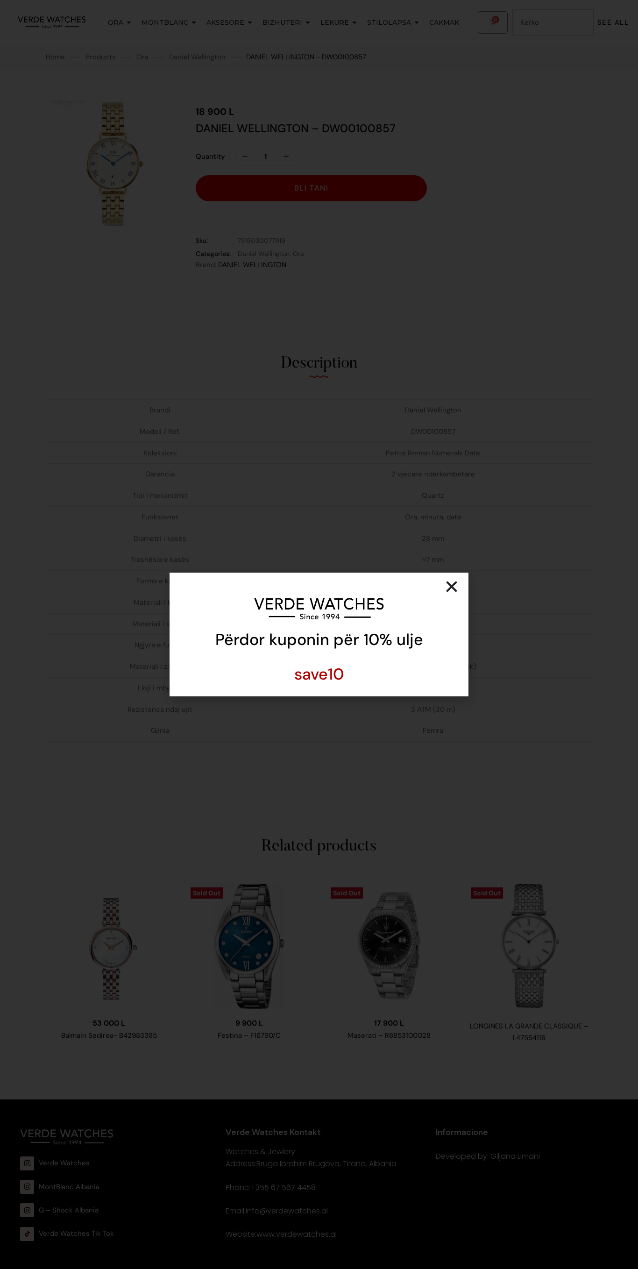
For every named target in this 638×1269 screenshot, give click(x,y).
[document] (319, 634)
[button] (451, 586)
